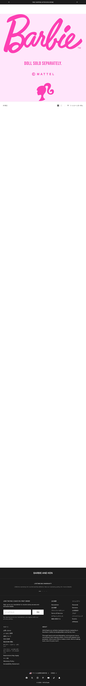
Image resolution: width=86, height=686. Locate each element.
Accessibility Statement (11, 664)
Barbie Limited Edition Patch (14, 405)
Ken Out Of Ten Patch (43, 552)
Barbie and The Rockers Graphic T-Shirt (14, 328)
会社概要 (54, 607)
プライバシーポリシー (57, 610)
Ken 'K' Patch (72, 515)
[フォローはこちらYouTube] (48, 678)
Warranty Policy (8, 661)
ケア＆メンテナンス (57, 616)
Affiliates (75, 621)
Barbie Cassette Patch (43, 405)
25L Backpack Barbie (71, 179)
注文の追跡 (6, 639)
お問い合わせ (7, 630)
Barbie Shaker (43, 290)
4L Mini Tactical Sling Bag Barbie (71, 253)
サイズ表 (6, 658)
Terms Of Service (57, 613)
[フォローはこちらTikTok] (54, 678)
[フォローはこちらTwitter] (32, 678)
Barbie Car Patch (43, 442)
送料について (7, 636)
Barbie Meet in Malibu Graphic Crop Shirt (14, 367)
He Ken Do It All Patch (14, 552)
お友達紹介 (75, 610)
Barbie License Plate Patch (72, 405)
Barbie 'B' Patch (43, 478)
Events (74, 619)
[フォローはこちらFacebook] (27, 678)
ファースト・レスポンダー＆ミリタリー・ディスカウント (11, 651)
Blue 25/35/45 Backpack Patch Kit (71, 478)
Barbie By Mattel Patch (72, 442)
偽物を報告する (56, 619)
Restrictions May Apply (11, 655)
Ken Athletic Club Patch (43, 515)
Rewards (75, 605)
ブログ (74, 613)
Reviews (75, 607)
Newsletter (55, 605)
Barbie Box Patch (14, 478)
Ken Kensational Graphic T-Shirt (71, 328)
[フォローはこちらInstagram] (37, 678)
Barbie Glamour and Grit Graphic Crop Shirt (71, 291)
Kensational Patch (14, 515)
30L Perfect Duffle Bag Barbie (71, 140)
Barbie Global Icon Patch (14, 442)
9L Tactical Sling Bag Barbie (14, 253)
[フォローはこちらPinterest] (43, 678)
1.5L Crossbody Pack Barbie (14, 290)
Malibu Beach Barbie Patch (72, 366)
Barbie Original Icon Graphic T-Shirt (43, 328)
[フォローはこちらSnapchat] (59, 678)
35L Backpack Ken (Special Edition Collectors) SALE (43, 141)
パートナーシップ (77, 616)
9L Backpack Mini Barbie (43, 253)
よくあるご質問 (7, 633)
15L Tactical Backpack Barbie (72, 216)
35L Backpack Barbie (14, 140)
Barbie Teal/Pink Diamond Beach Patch (43, 367)
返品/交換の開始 (8, 642)
